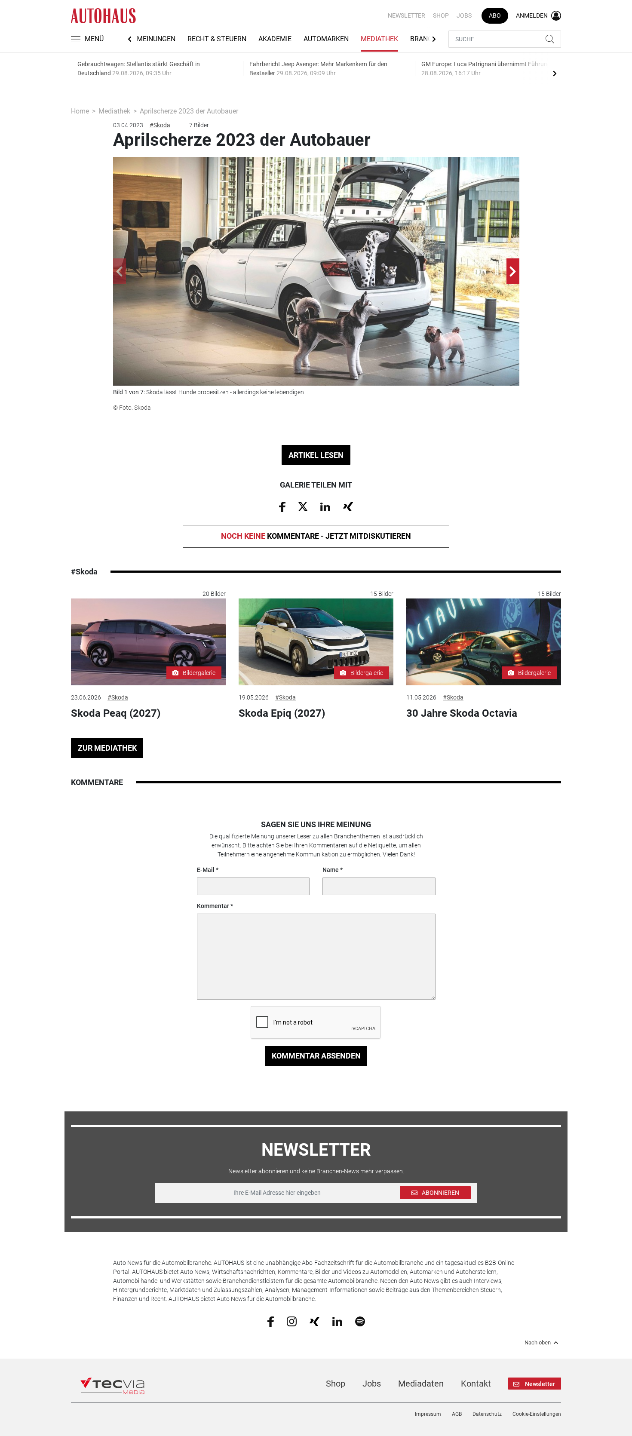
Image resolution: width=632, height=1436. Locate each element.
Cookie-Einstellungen (536, 1414)
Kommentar (213, 905)
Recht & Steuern (216, 39)
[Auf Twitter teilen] (302, 506)
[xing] (314, 1320)
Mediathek (379, 39)
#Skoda (160, 125)
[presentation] (554, 73)
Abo (495, 15)
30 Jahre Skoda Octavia (461, 713)
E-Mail (206, 869)
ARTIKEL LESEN (316, 455)
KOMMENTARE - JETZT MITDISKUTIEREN (316, 535)
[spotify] (360, 1320)
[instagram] (292, 1320)
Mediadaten (421, 1383)
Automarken (326, 39)
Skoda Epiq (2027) (282, 713)
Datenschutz (487, 1414)
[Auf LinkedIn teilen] (325, 506)
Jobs (464, 15)
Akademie (274, 39)
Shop (441, 15)
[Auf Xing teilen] (348, 506)
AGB (457, 1414)
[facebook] (270, 1321)
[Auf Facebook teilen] (282, 506)
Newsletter (406, 15)
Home (80, 111)
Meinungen (156, 39)
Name (330, 869)
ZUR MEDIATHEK (107, 747)
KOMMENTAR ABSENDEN (316, 1055)
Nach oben (538, 1343)
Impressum (428, 1414)
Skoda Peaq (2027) (115, 713)
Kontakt (476, 1383)
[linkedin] (337, 1320)
